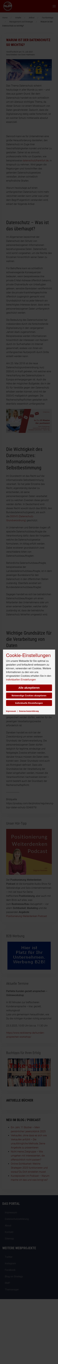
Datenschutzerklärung (29, 711)
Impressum (11, 711)
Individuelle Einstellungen (29, 703)
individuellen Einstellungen (21, 679)
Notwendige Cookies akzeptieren (29, 695)
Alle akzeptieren (29, 687)
